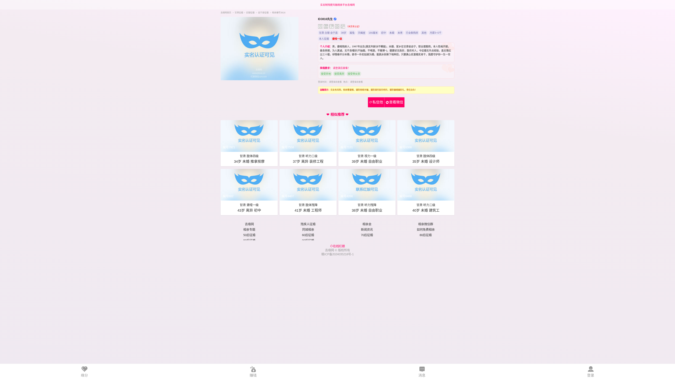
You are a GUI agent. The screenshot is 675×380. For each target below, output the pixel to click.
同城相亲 (308, 229)
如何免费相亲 (426, 229)
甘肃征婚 (239, 12)
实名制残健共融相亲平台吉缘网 (337, 4)
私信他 (376, 102)
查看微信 (396, 102)
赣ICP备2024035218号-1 (337, 254)
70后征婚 (367, 235)
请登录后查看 (335, 82)
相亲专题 (249, 229)
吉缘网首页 (226, 12)
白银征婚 (250, 12)
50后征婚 (249, 235)
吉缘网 (249, 224)
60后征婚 (308, 235)
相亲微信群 (425, 224)
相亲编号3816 (278, 12)
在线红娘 (339, 246)
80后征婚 (426, 235)
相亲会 (366, 224)
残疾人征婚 (308, 224)
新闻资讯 (367, 229)
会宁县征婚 (263, 12)
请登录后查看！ (341, 67)
